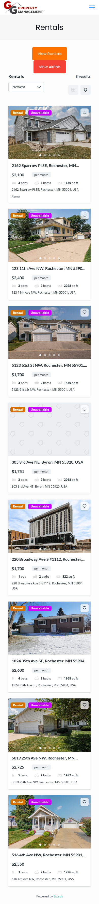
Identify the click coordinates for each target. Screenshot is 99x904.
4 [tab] (54, 155)
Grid (73, 90)
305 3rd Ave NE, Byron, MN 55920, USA (47, 462)
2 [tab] (45, 155)
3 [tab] (49, 155)
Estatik (58, 896)
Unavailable (40, 112)
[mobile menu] (92, 7)
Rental (18, 112)
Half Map (85, 90)
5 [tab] (59, 155)
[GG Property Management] (23, 7)
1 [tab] (40, 155)
